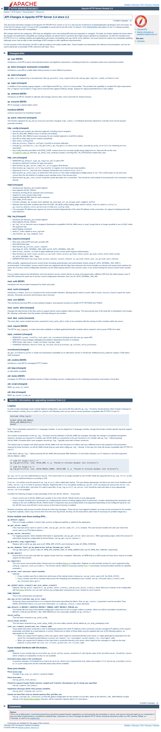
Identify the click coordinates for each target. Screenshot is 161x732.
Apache (6, 12)
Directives (135, 5)
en (130, 21)
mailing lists (34, 718)
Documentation (28, 12)
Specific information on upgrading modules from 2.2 (147, 33)
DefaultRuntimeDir (32, 699)
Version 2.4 (40, 12)
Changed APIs (142, 29)
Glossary (148, 5)
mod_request (22, 329)
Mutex (21, 590)
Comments (141, 41)
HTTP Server (16, 12)
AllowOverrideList (21, 153)
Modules (127, 5)
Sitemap (156, 5)
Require (66, 563)
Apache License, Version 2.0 (28, 727)
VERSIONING (92, 27)
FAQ (142, 5)
